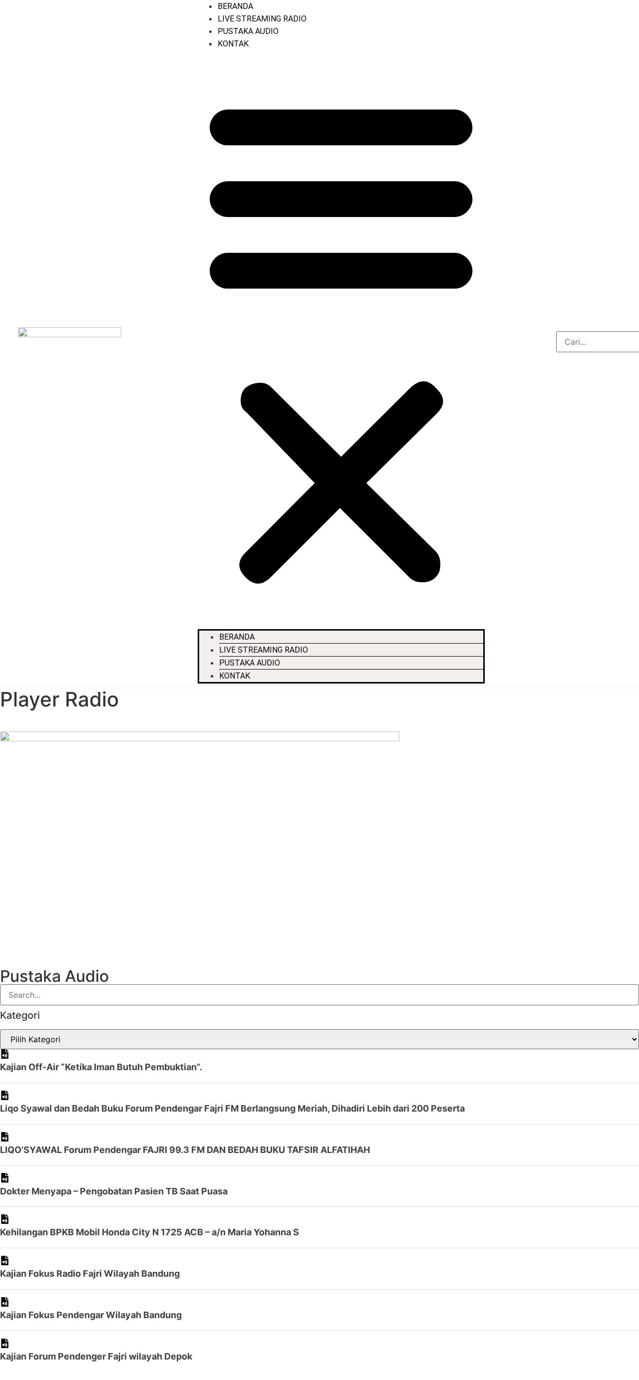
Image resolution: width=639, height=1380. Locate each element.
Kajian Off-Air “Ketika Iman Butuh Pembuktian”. (101, 1067)
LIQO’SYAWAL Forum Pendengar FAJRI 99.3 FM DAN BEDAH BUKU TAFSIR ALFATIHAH (185, 1150)
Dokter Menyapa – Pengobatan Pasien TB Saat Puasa (114, 1191)
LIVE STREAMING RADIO (262, 18)
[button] (341, 339)
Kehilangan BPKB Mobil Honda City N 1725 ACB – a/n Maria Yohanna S (149, 1232)
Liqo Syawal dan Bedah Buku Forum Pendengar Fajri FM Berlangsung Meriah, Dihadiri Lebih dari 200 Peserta (232, 1108)
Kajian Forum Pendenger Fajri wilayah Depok (96, 1356)
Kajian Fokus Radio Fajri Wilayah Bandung (90, 1273)
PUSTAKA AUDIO (248, 31)
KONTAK (233, 43)
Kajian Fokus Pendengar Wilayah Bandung (91, 1315)
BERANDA (235, 6)
